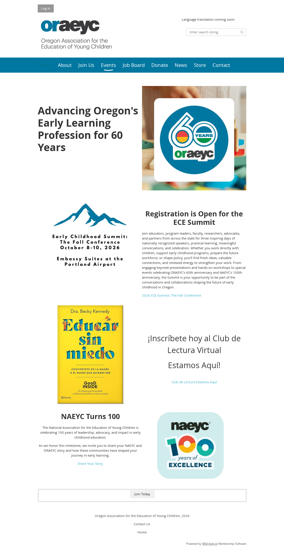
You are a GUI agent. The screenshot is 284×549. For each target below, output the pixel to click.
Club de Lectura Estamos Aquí (194, 382)
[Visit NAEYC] (190, 477)
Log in (45, 8)
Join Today (142, 494)
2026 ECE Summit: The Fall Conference (171, 295)
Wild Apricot (209, 543)
